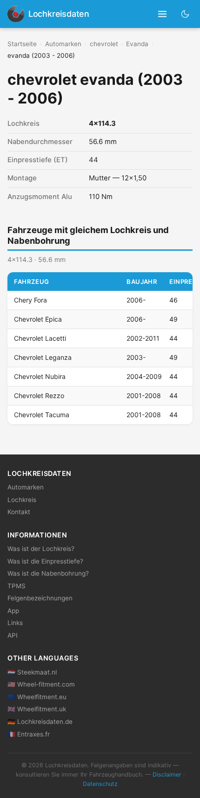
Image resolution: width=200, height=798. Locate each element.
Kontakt (18, 512)
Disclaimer (167, 774)
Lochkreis (21, 499)
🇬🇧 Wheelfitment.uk (36, 709)
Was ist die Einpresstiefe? (45, 561)
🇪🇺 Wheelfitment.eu (37, 697)
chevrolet (104, 44)
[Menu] (162, 14)
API (12, 635)
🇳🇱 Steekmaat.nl (32, 672)
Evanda (137, 44)
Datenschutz (100, 783)
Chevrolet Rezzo (39, 395)
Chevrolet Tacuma (41, 415)
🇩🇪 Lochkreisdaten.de (40, 721)
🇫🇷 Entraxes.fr (28, 734)
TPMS (16, 586)
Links (15, 622)
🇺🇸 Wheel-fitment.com (41, 684)
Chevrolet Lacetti (40, 338)
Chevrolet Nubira (40, 376)
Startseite (22, 44)
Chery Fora (30, 300)
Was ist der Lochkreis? (40, 548)
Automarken (63, 44)
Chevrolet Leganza (43, 357)
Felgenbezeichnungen (40, 598)
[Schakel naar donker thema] (185, 14)
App (13, 610)
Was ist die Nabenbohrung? (48, 573)
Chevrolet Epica (38, 319)
